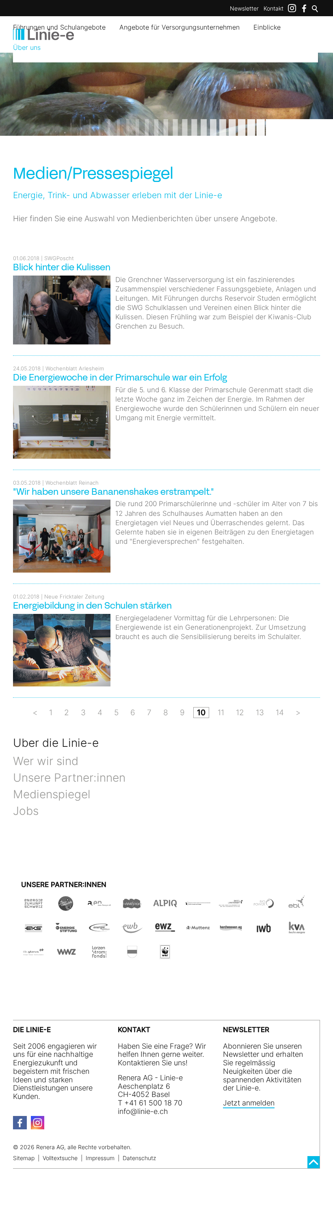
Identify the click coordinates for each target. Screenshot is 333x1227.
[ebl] (296, 906)
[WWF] (165, 955)
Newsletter (244, 8)
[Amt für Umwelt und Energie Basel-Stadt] (198, 906)
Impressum (100, 1157)
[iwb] (263, 906)
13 (260, 712)
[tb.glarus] (33, 955)
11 (221, 712)
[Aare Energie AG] (99, 906)
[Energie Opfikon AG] (99, 930)
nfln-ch (143, 1111)
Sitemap (24, 1157)
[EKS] (33, 930)
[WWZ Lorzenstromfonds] (99, 955)
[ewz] (165, 930)
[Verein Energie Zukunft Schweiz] (33, 906)
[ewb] (132, 930)
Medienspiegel (51, 794)
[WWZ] (66, 955)
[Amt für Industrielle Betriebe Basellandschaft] (230, 906)
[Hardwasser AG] (230, 930)
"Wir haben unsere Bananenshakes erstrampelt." (113, 492)
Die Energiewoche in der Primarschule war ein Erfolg (120, 378)
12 (240, 712)
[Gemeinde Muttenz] (198, 930)
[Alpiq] (165, 906)
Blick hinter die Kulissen (61, 268)
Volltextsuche (60, 1157)
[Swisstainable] (66, 906)
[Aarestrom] (132, 906)
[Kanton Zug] (132, 955)
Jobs (26, 811)
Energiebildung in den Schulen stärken (92, 606)
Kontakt (273, 8)
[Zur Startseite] (43, 34)
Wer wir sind (45, 761)
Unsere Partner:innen (69, 778)
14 (280, 712)
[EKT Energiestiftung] (66, 930)
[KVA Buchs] (296, 930)
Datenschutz (139, 1157)
